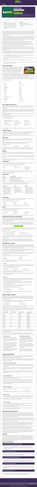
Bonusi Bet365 (16, 19)
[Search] (34, 4)
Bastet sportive (8, 19)
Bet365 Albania (4, 4)
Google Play (18, 368)
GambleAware (31, 483)
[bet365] (7, 12)
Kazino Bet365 (26, 19)
